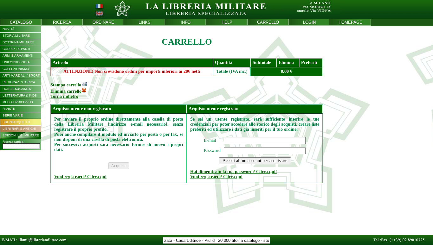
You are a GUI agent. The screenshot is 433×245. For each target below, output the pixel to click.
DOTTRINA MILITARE (18, 42)
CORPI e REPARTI (16, 49)
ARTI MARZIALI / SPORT (21, 75)
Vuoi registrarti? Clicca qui (80, 176)
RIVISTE (9, 108)
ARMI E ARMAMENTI (18, 55)
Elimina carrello (65, 91)
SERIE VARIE (13, 115)
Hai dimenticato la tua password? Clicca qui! (233, 171)
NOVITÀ (9, 29)
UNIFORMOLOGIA (16, 62)
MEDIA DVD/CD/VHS (18, 102)
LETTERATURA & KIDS (20, 95)
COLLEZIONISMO (16, 69)
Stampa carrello (65, 85)
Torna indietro (64, 96)
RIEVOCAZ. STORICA (19, 82)
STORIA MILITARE (16, 35)
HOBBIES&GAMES (17, 89)
